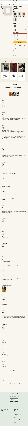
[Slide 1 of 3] (3, 7)
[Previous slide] (5, 10)
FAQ (1, 420)
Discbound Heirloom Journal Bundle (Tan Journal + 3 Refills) (7, 385)
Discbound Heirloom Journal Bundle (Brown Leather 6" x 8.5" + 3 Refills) (9, 370)
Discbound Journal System (4, 409)
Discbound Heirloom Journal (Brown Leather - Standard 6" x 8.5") (8, 144)
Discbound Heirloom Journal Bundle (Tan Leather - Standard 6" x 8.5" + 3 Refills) (9, 173)
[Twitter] (15, 417)
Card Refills (2, 410)
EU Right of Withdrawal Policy (17, 414)
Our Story (2, 417)
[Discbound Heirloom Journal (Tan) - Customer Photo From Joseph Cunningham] (12, 95)
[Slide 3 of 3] (3, 12)
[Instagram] (14, 417)
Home (2, 4)
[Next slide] (11, 10)
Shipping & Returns (16, 55)
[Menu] (1, 2)
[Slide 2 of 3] (3, 10)
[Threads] (17, 417)
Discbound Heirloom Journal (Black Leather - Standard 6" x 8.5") (8, 265)
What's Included (15, 53)
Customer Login (16, 409)
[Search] (2, 2)
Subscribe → (14, 401)
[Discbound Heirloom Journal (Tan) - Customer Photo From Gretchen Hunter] (10, 95)
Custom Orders (16, 410)
